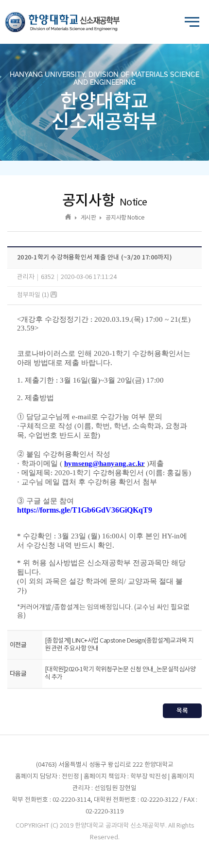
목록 (182, 711)
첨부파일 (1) (34, 295)
